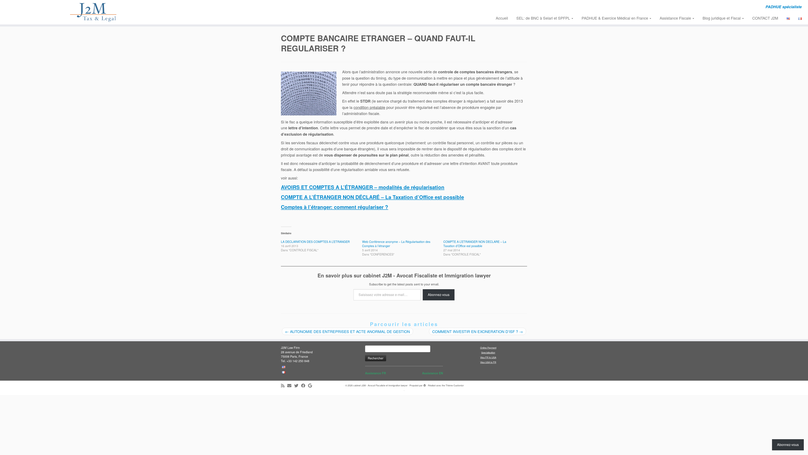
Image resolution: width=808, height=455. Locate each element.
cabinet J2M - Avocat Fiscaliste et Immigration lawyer (380, 385)
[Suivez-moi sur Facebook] (304, 385)
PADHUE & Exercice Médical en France (615, 18)
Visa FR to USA (488, 357)
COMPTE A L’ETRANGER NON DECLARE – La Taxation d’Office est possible (474, 244)
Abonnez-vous (438, 294)
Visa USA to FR (488, 362)
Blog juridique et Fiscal (722, 18)
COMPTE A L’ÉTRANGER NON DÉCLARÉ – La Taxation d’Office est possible (372, 197)
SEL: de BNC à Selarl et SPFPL (543, 18)
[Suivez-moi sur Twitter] (297, 385)
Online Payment (488, 347)
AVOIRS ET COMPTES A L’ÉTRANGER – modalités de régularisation (362, 187)
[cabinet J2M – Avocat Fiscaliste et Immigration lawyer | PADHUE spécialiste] (93, 12)
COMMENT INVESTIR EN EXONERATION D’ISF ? (477, 331)
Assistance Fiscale (676, 18)
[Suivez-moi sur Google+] (311, 385)
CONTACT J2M (765, 18)
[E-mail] (290, 385)
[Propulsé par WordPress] (424, 384)
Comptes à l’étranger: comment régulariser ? (334, 206)
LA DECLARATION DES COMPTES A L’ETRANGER (315, 242)
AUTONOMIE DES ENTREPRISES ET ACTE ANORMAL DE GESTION (347, 331)
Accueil (502, 18)
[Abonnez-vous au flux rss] (284, 385)
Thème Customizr (455, 385)
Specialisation (488, 352)
